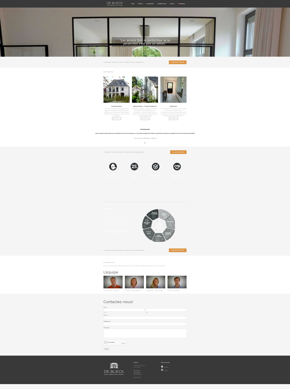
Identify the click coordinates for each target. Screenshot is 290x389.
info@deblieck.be (137, 377)
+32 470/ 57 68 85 (178, 152)
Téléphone (107, 321)
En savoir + (117, 118)
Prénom (105, 312)
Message (106, 327)
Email (105, 315)
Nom (105, 307)
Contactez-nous (128, 193)
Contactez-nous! (177, 62)
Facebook (166, 367)
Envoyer (106, 349)
